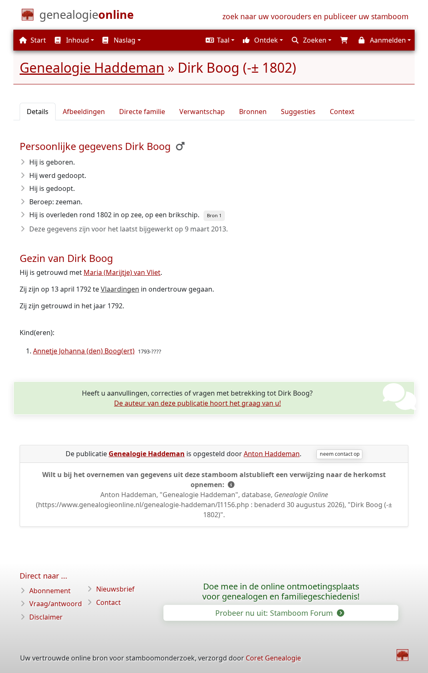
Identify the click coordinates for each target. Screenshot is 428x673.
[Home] (402, 655)
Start (37, 40)
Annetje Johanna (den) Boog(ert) (84, 351)
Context (342, 111)
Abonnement (50, 590)
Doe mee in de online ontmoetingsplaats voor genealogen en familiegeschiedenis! (280, 592)
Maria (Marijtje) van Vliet (122, 272)
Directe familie (142, 111)
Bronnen (253, 111)
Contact (108, 602)
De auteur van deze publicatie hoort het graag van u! (197, 403)
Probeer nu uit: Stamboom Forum (275, 613)
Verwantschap (202, 111)
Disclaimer (46, 617)
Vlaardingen (120, 289)
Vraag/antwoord (55, 603)
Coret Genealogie (273, 658)
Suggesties (298, 111)
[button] (219, 40)
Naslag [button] (123, 40)
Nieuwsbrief (115, 589)
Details (37, 111)
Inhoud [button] (76, 40)
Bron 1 (214, 215)
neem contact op (339, 453)
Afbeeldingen (84, 111)
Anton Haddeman (272, 453)
